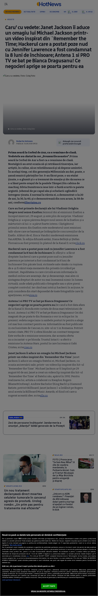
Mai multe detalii (16, 545)
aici (28, 556)
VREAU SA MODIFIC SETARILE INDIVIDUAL (48, 591)
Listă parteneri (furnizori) (11, 580)
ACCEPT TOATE (49, 586)
